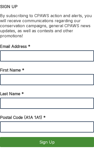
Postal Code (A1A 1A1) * (23, 117)
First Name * (12, 70)
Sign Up (47, 142)
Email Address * (15, 46)
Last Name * (12, 93)
